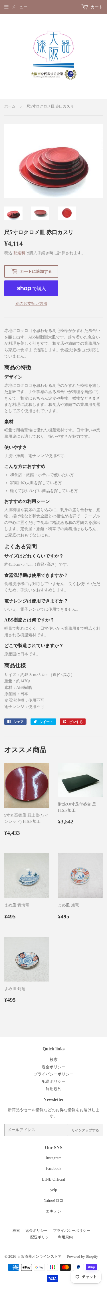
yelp (53, 1190)
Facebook (53, 1168)
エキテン (54, 1211)
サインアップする (85, 1130)
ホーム (9, 106)
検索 (54, 1059)
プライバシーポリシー (54, 1074)
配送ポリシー (54, 1081)
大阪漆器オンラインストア (39, 1256)
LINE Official (53, 1179)
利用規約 (54, 1089)
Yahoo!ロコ (53, 1200)
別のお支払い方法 (31, 303)
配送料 (19, 253)
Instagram (54, 1158)
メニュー (19, 7)
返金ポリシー (54, 1067)
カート (96, 7)
